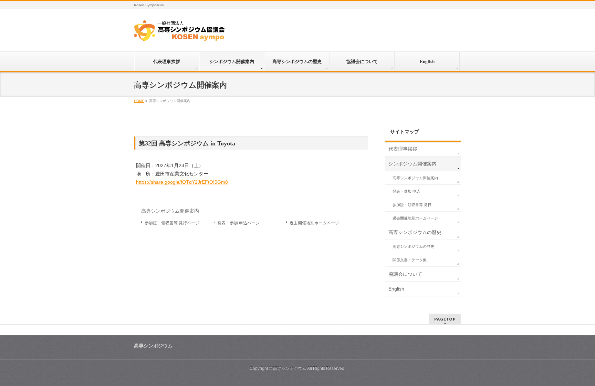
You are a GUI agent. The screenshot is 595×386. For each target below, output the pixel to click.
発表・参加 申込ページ (238, 223)
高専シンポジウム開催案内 (170, 211)
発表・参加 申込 (406, 191)
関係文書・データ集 (410, 260)
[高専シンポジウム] (179, 33)
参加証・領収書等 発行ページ (172, 223)
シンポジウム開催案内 (412, 163)
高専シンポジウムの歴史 (414, 232)
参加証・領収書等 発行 (412, 205)
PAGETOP (445, 319)
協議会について (405, 274)
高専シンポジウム (289, 368)
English (396, 289)
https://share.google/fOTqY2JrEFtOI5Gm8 (182, 182)
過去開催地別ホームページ (314, 223)
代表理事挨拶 (402, 149)
